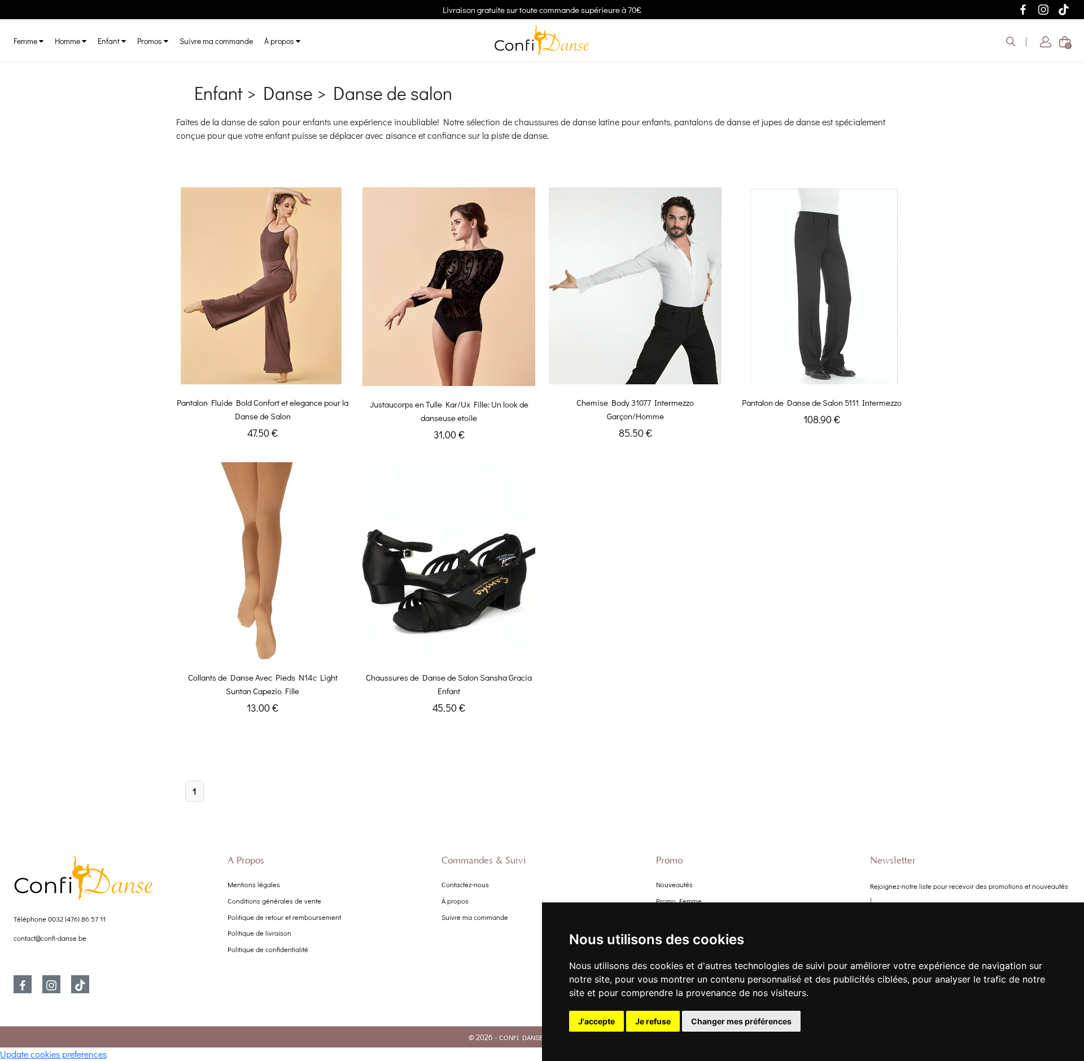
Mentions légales (254, 884)
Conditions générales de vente (274, 900)
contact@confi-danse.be (50, 937)
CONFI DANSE (521, 1037)
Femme (26, 41)
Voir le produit (262, 373)
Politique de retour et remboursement (284, 917)
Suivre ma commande (216, 41)
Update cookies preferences (53, 1054)
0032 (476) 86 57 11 (77, 918)
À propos (280, 41)
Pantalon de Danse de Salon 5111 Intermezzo (822, 402)
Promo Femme (679, 900)
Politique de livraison (259, 932)
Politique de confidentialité (268, 949)
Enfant (109, 41)
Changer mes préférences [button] (741, 1021)
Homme (68, 41)
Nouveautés (674, 884)
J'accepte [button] (596, 1021)
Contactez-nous (465, 884)
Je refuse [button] (653, 1021)
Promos (150, 41)
